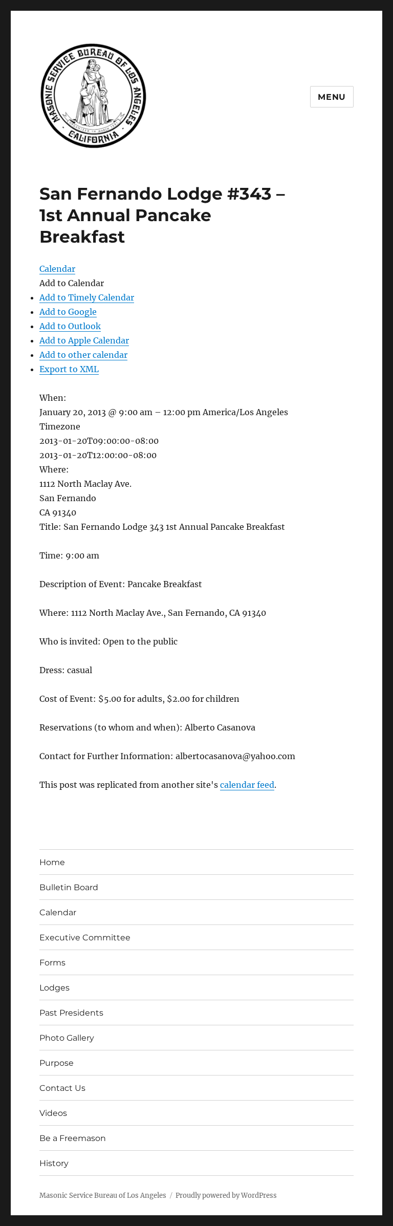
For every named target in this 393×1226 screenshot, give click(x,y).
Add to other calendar (83, 355)
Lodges (54, 988)
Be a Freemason (72, 1138)
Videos (53, 1113)
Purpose (56, 1063)
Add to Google (68, 312)
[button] (71, 283)
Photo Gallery (66, 1038)
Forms (52, 962)
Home (52, 862)
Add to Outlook (70, 326)
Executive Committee (84, 937)
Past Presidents (71, 1013)
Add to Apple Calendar (84, 340)
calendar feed (247, 785)
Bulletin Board (68, 887)
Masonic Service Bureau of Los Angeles (102, 1195)
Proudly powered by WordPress (226, 1195)
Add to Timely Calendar (86, 297)
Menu (332, 97)
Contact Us (62, 1088)
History (54, 1163)
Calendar (57, 912)
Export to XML (69, 369)
